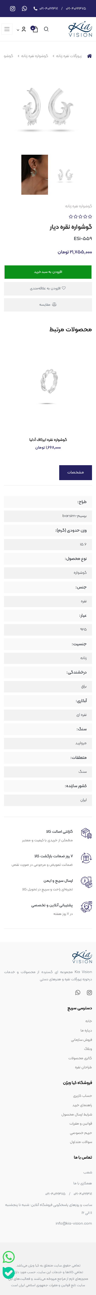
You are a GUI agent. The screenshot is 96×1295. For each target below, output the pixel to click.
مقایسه (45, 305)
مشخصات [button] (75, 472)
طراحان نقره (83, 1067)
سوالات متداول (81, 1142)
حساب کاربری (82, 1096)
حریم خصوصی (81, 1133)
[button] (45, 29)
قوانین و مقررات (80, 1123)
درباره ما (86, 1030)
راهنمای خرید (82, 1105)
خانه (88, 1021)
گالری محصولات (80, 1058)
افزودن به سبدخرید (48, 272)
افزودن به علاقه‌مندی (45, 288)
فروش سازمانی (81, 1040)
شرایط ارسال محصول (76, 1114)
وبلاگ (88, 1049)
